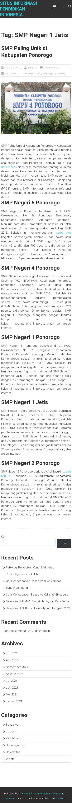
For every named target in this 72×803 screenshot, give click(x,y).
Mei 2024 (11, 694)
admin (31, 67)
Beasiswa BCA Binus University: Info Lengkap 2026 (38, 608)
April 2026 (12, 660)
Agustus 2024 (14, 674)
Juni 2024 (12, 687)
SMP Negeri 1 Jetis (31, 73)
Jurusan (11, 731)
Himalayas (10, 798)
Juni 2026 (12, 653)
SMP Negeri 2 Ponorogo (54, 73)
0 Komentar (49, 67)
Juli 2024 (11, 680)
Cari (3, 536)
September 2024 (17, 667)
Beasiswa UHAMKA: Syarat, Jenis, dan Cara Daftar (38, 601)
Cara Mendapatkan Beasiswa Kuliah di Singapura (37, 594)
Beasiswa (12, 724)
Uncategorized (15, 745)
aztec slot (63, 232)
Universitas (13, 752)
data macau (9, 167)
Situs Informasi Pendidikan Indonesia (18, 9)
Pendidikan (11, 73)
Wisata (10, 759)
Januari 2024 (14, 701)
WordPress (60, 798)
